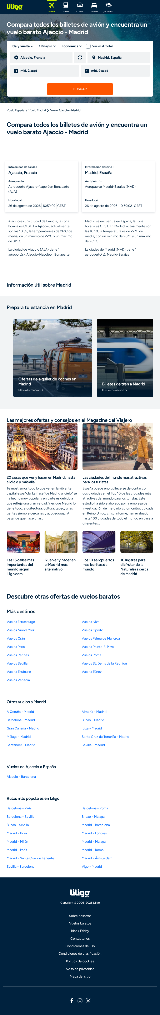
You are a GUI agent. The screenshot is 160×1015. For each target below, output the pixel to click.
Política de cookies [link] (80, 961)
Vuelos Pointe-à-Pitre (98, 647)
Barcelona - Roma (95, 808)
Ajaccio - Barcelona (21, 777)
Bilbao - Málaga (93, 817)
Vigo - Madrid (92, 866)
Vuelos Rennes (18, 655)
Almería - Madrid (94, 712)
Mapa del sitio (80, 976)
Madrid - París (17, 850)
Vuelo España (15, 110)
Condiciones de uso (80, 946)
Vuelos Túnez (92, 672)
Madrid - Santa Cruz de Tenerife (30, 858)
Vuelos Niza (90, 622)
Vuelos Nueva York (21, 630)
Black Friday (80, 931)
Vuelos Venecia (18, 680)
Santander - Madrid (21, 745)
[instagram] (80, 1001)
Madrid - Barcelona (96, 825)
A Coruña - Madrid (20, 712)
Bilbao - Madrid (93, 720)
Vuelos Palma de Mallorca (101, 638)
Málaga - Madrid (19, 737)
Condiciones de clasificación (80, 953)
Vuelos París (16, 647)
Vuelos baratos (80, 923)
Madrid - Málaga (94, 842)
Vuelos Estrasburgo (21, 622)
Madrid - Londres (94, 833)
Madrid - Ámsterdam (97, 858)
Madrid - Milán (17, 842)
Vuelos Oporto (92, 630)
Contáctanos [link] (80, 938)
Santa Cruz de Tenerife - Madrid (105, 737)
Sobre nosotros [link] (80, 916)
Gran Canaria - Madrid (23, 728)
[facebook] (72, 1001)
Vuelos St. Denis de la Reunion (104, 663)
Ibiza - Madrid (92, 728)
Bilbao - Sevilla (18, 825)
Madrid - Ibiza (17, 833)
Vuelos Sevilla (17, 663)
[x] (88, 1001)
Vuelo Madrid (37, 110)
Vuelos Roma (91, 655)
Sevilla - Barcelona (20, 866)
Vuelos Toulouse (19, 672)
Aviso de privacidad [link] (80, 969)
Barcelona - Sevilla (20, 817)
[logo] (14, 7)
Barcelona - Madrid (21, 720)
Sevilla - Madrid (93, 745)
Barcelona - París (19, 808)
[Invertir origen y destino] (80, 57)
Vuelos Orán (16, 638)
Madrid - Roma (93, 850)
